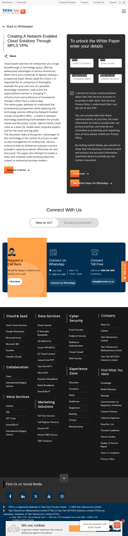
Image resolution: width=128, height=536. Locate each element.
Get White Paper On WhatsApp (91, 183)
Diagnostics (74, 408)
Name (75, 59)
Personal (21, 2)
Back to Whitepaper (19, 26)
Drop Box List (107, 424)
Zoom (8, 376)
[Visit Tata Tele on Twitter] (35, 495)
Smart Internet (44, 325)
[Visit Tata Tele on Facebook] (9, 495)
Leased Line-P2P (46, 360)
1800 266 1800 (107, 270)
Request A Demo (16, 170)
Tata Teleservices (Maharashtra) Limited (111, 349)
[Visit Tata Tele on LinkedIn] (22, 495)
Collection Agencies (110, 418)
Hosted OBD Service (48, 435)
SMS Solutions (45, 441)
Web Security (75, 358)
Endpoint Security (77, 336)
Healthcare (74, 401)
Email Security (76, 330)
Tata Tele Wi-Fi (45, 366)
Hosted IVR (43, 428)
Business (7, 2)
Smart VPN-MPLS (46, 347)
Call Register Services (48, 422)
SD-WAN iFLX (44, 341)
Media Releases (108, 389)
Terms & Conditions (110, 453)
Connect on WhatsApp (63, 282)
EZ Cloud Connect (46, 354)
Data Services (49, 316)
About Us (105, 324)
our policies (46, 532)
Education (74, 382)
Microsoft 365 (12, 344)
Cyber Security (76, 318)
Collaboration (17, 367)
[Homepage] (15, 11)
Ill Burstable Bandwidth (43, 333)
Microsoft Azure (13, 338)
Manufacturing (76, 426)
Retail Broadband (46, 385)
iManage (105, 395)
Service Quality (108, 437)
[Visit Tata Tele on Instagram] (61, 495)
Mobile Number (107, 75)
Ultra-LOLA (43, 372)
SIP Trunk (11, 418)
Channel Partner (67, 2)
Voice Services (17, 396)
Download (79, 173)
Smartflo (10, 350)
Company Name (79, 75)
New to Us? (44, 222)
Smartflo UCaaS (14, 357)
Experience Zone (79, 370)
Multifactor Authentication (76, 344)
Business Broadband (48, 379)
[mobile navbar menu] (121, 11)
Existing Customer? (78, 222)
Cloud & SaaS (17, 316)
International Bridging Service (16, 384)
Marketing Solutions (46, 404)
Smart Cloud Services (16, 325)
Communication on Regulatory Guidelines (111, 404)
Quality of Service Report (109, 445)
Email (102, 59)
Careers (84, 2)
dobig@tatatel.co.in (103, 281)
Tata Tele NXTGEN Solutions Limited (110, 358)
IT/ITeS (72, 420)
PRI (8, 412)
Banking (73, 414)
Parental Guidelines (110, 430)
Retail (71, 395)
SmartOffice (12, 424)
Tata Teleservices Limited (109, 339)
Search (113, 2)
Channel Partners (109, 411)
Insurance (73, 389)
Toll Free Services (46, 416)
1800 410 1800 (59, 274)
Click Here (14, 281)
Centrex (9, 406)
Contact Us (98, 2)
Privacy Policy (108, 459)
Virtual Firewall (76, 352)
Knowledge (106, 383)
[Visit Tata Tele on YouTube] (48, 495)
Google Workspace (15, 331)
